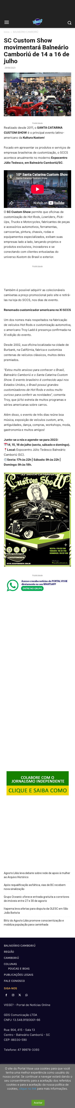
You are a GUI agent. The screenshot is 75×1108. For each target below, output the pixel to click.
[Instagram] (13, 995)
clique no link (27, 1088)
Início (6, 32)
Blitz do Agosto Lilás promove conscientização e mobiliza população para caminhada (34, 922)
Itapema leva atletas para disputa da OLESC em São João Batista (36, 910)
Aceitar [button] (38, 1102)
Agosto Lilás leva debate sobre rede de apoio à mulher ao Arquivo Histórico (37, 875)
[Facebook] (6, 995)
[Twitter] (19, 995)
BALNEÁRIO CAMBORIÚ (25, 32)
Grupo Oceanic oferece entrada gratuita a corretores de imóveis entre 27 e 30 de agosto (36, 898)
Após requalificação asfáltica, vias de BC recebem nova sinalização (35, 886)
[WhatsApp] (26, 995)
